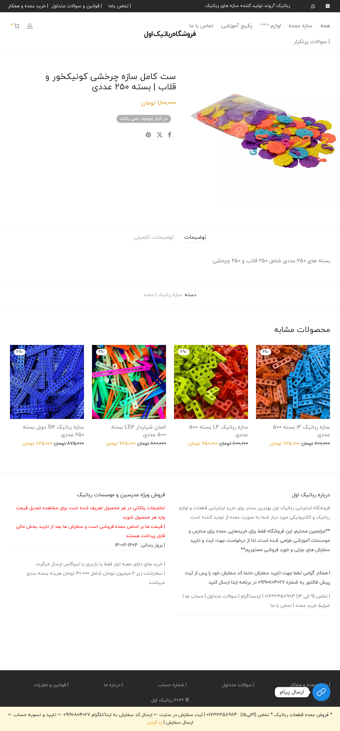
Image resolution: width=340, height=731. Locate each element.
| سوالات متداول (238, 685)
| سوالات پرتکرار (312, 41)
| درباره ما (113, 685)
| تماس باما (120, 6)
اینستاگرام (251, 596)
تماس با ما (201, 26)
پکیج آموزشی (236, 26)
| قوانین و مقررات (51, 685)
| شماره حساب (172, 685)
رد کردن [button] (154, 722)
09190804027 (271, 582)
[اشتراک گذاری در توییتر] (160, 135)
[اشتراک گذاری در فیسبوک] (169, 135)
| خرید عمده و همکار (28, 6)
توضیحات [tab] (195, 237)
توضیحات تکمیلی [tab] (154, 237)
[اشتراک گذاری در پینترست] (149, 135)
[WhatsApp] (313, 6)
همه (325, 26)
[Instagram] (327, 6)
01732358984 (280, 596)
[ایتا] (321, 692)
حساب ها (194, 596)
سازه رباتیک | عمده (163, 295)
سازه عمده (300, 26)
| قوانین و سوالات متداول (76, 6)
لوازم (270, 26)
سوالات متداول (222, 596)
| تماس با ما (282, 606)
